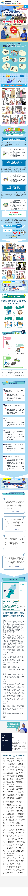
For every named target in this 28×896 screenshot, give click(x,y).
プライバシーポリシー (14, 894)
